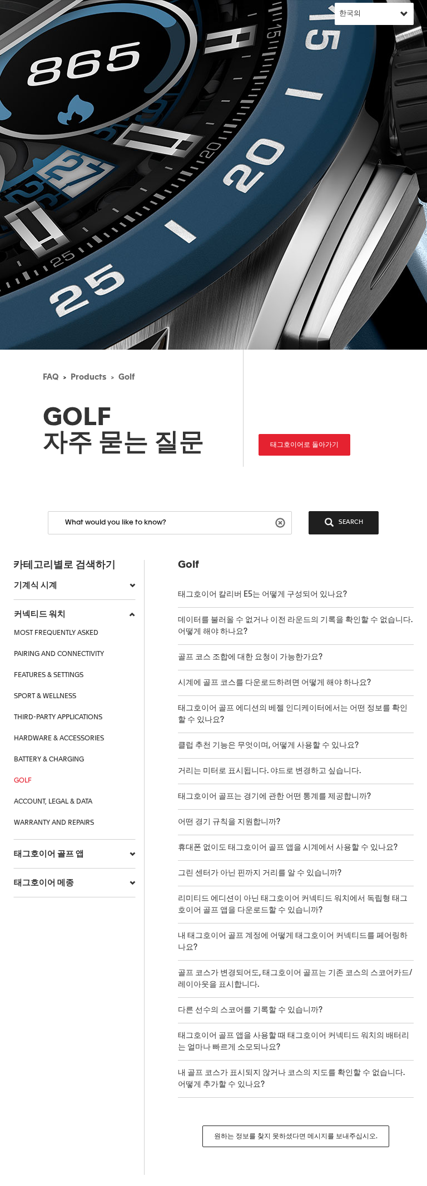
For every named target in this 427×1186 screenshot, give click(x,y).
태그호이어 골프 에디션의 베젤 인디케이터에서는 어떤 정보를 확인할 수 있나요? (293, 714)
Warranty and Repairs (54, 823)
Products (88, 377)
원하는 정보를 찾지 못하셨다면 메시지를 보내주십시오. (296, 1136)
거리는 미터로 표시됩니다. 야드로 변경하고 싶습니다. (269, 771)
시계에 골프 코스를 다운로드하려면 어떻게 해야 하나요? (274, 683)
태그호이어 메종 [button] (44, 883)
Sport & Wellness (45, 696)
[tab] (74, 585)
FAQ (50, 377)
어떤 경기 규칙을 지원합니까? (229, 822)
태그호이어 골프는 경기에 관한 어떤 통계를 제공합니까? (274, 796)
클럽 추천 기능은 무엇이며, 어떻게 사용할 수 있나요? (268, 745)
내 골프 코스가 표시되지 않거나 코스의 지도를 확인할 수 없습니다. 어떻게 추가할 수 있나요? (291, 1078)
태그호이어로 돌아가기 (304, 445)
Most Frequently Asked (56, 633)
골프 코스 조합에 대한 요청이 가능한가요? (250, 657)
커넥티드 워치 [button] (40, 614)
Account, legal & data (53, 802)
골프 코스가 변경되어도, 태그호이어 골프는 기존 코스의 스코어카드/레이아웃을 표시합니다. (295, 978)
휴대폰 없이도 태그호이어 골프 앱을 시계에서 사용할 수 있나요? (288, 847)
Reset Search (281, 522)
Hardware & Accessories (59, 738)
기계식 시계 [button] (35, 585)
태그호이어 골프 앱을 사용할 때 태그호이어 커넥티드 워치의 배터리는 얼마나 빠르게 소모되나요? (293, 1041)
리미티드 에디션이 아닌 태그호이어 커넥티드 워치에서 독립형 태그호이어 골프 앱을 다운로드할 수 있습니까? (293, 904)
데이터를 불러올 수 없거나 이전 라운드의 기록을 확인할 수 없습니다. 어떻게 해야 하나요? (295, 625)
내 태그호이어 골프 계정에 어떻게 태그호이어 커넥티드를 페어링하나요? (293, 941)
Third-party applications (58, 717)
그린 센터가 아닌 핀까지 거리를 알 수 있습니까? (259, 873)
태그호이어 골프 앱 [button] (49, 854)
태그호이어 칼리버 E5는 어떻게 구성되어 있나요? (262, 594)
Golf (126, 377)
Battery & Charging (49, 759)
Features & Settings (48, 675)
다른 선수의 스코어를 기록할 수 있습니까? (250, 1010)
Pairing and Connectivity (59, 654)
